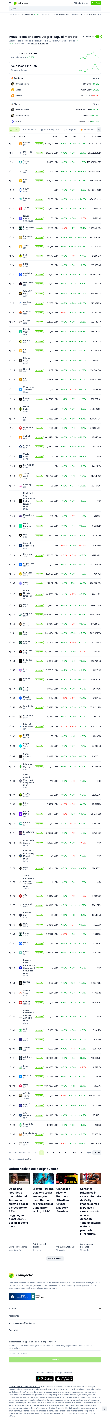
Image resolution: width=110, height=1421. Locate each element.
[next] (81, 1153)
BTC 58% (84, 15)
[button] (55, 1258)
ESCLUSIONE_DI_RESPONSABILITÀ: (24, 1387)
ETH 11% (92, 15)
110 (74, 1152)
